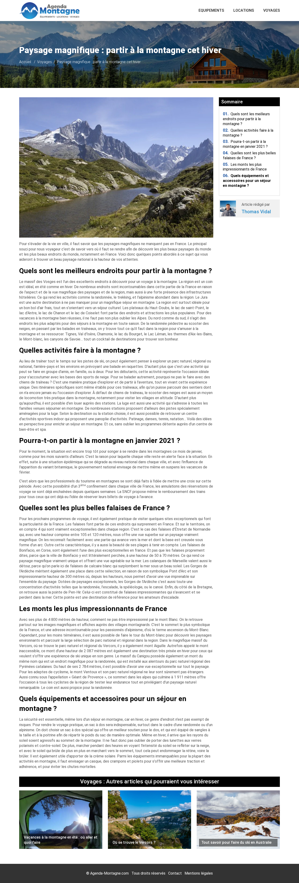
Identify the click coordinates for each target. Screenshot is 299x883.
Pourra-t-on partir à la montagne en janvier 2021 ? (245, 144)
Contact (175, 873)
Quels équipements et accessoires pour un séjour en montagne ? (247, 181)
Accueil (25, 62)
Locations (243, 10)
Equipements (211, 10)
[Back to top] (286, 870)
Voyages (271, 10)
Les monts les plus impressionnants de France (245, 167)
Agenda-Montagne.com (109, 873)
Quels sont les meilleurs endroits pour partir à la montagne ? (246, 119)
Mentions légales (199, 873)
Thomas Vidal (256, 211)
